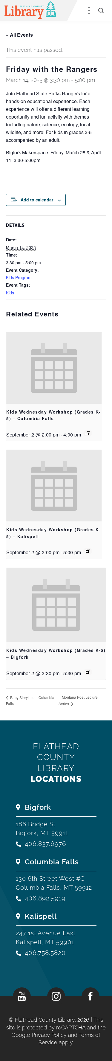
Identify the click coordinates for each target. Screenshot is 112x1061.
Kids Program (19, 277)
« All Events (19, 34)
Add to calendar (37, 200)
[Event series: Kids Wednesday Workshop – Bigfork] (88, 672)
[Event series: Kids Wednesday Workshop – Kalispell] (88, 551)
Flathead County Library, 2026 (53, 1020)
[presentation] (54, 368)
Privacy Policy (49, 1035)
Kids (10, 293)
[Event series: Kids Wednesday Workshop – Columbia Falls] (88, 433)
